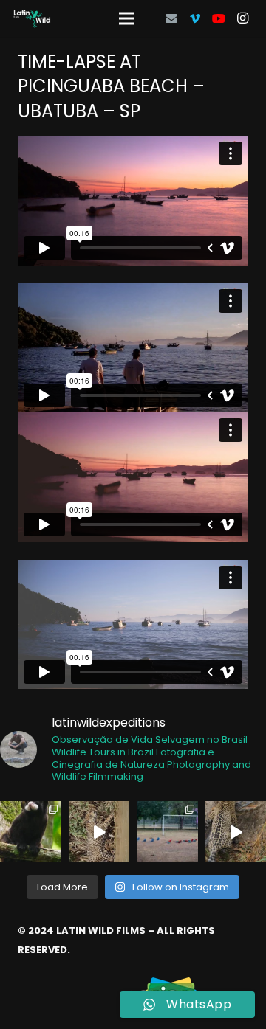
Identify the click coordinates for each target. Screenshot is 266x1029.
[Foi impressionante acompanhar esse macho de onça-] (99, 831)
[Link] (32, 19)
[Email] (171, 18)
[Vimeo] (195, 18)
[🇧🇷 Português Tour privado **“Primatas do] (30, 831)
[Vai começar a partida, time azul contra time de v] (167, 831)
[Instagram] (242, 18)
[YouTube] (219, 18)
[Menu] (126, 18)
